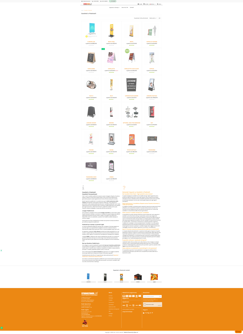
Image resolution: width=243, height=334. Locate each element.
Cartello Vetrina (151, 41)
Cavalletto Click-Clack (131, 68)
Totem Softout (131, 150)
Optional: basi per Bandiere (131, 123)
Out (152, 123)
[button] (114, 7)
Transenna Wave (91, 177)
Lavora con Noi (112, 306)
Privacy (110, 315)
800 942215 (113, 1)
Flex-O (91, 96)
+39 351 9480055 (105, 1)
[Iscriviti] (160, 296)
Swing (111, 150)
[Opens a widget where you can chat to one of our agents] (238, 331)
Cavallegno (91, 68)
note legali (151, 300)
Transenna (151, 150)
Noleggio (111, 313)
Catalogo (111, 298)
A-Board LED (91, 41)
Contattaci (111, 304)
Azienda (110, 295)
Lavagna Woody (91, 123)
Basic (131, 41)
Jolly (111, 96)
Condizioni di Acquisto (114, 309)
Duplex (152, 68)
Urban (111, 177)
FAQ (109, 311)
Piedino (91, 150)
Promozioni (111, 302)
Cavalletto (111, 68)
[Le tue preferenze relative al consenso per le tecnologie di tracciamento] (1, 250)
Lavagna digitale (152, 96)
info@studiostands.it (86, 1)
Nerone (111, 123)
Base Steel (111, 41)
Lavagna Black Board (131, 96)
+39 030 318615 (96, 1)
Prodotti (110, 300)
